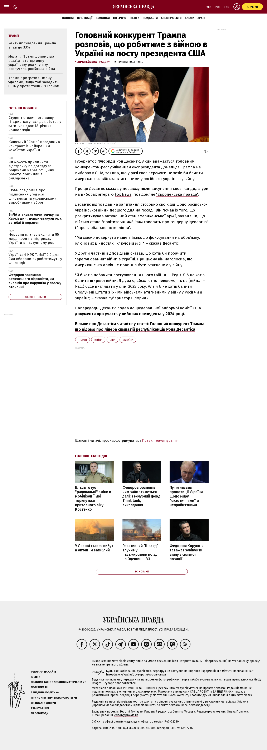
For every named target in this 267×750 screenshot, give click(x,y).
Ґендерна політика (45, 692)
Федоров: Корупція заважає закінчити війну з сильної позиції (187, 552)
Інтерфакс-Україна (119, 674)
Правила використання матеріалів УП (58, 682)
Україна (128, 339)
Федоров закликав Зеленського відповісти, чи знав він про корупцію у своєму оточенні (35, 281)
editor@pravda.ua (126, 715)
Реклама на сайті (43, 671)
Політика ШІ (39, 687)
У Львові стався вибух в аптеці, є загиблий (94, 548)
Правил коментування (160, 441)
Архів (201, 18)
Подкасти (150, 18)
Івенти (134, 18)
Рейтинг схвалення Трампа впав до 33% (32, 45)
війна (98, 339)
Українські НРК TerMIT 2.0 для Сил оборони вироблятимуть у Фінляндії (35, 258)
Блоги (189, 18)
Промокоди (40, 713)
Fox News (123, 194)
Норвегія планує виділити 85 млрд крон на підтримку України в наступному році (34, 238)
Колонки (103, 18)
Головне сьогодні (91, 456)
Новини (68, 18)
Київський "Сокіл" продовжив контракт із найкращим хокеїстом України (34, 146)
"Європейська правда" (92, 62)
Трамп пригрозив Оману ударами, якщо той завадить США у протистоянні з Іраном (33, 82)
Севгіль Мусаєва (184, 711)
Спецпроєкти (171, 18)
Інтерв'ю (119, 18)
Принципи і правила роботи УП (54, 697)
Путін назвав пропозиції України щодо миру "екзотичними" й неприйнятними (186, 496)
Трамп (82, 339)
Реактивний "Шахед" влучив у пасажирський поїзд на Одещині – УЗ (140, 552)
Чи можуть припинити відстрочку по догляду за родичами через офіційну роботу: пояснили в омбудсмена (31, 170)
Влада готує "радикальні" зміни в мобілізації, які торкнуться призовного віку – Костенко (93, 498)
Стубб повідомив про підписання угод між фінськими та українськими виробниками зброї (33, 196)
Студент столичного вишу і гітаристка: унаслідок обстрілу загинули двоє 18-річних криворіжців (35, 124)
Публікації (84, 18)
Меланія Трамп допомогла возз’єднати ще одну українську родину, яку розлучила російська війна (31, 62)
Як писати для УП (43, 702)
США (112, 339)
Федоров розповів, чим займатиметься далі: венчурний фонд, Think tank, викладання (141, 496)
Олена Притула (237, 711)
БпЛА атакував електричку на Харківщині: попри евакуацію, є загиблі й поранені (35, 218)
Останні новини (23, 108)
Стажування (40, 708)
